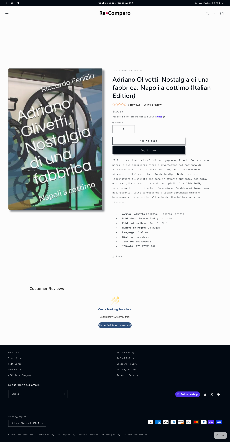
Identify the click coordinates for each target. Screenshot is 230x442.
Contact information (135, 435)
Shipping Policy (127, 364)
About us (13, 352)
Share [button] (119, 256)
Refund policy (46, 435)
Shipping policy (111, 435)
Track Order (15, 358)
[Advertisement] (115, 42)
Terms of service (88, 435)
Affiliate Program (19, 375)
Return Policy (125, 352)
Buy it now (149, 150)
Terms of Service (127, 375)
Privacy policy (66, 435)
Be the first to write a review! (115, 325)
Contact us (15, 369)
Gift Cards (15, 364)
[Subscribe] (63, 394)
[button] (6, 13)
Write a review (153, 104)
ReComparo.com (26, 435)
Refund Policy (125, 358)
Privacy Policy (126, 369)
